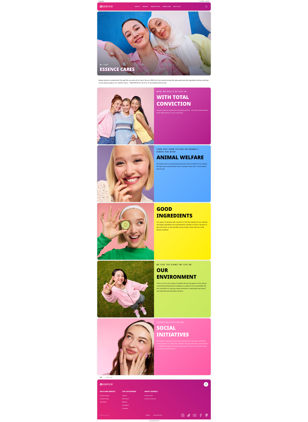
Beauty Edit (177, 6)
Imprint (148, 415)
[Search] (206, 6)
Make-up (137, 6)
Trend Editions (155, 6)
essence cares (167, 6)
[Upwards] (206, 384)
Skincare (145, 6)
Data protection (157, 415)
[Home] (106, 6)
